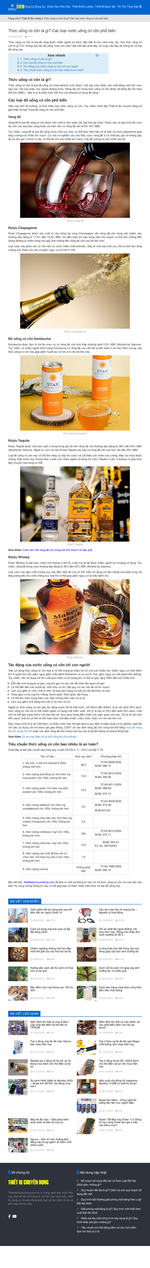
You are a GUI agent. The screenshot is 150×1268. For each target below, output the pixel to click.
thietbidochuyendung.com (39, 882)
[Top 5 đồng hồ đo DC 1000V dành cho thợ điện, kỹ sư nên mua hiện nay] (86, 1067)
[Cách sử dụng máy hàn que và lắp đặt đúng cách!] (18, 934)
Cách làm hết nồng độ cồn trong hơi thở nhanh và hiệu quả (57, 550)
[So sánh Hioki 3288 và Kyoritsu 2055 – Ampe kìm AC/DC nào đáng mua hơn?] (18, 1087)
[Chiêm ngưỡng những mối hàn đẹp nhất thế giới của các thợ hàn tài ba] (18, 954)
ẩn (97, 55)
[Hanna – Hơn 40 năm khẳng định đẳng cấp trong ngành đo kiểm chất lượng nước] (18, 1145)
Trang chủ (13, 18)
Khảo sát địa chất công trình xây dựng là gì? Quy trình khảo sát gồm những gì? (107, 1220)
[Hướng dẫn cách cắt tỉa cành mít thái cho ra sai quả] (18, 973)
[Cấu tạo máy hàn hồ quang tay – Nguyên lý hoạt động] (86, 915)
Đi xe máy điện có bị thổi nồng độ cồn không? (49, 736)
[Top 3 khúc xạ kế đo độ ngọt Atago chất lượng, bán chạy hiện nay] (86, 1047)
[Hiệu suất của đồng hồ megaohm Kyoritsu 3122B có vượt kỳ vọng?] (86, 1086)
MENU (12, 9)
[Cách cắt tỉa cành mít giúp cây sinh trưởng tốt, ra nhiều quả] (86, 973)
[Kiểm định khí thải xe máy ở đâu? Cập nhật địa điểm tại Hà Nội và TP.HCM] (18, 1027)
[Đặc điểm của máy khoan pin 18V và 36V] (18, 993)
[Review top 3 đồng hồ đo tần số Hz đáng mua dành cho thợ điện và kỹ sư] (18, 1067)
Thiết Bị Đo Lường (82, 6)
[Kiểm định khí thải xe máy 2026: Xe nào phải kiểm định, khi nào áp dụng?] (86, 1027)
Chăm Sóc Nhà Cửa (58, 6)
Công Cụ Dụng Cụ (34, 6)
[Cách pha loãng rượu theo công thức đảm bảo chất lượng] (86, 993)
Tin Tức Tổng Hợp (127, 6)
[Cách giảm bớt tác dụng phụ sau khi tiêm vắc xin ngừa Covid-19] (18, 915)
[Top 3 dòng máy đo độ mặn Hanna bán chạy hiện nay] (18, 1047)
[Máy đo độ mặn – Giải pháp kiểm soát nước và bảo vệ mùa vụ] (18, 1125)
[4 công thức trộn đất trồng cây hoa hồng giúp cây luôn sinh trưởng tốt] (86, 954)
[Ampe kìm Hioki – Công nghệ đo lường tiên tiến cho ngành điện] (86, 1105)
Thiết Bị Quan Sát (105, 6)
